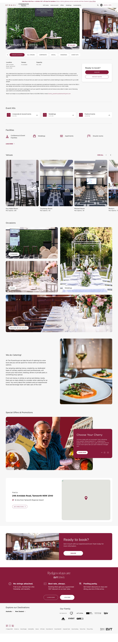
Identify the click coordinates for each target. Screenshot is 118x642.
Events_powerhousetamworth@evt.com (59, 93)
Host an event (54, 5)
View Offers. (75, 1)
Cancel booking (75, 629)
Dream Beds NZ (57, 629)
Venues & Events (17, 54)
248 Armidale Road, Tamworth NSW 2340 (10, 66)
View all (100, 155)
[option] (59, 1)
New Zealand (19, 611)
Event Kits (75, 54)
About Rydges (23, 629)
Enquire (97, 72)
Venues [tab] (9, 155)
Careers (37, 629)
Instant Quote (97, 76)
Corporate (43, 54)
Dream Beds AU (49, 629)
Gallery (72, 45)
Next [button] (78, 28)
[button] (106, 155)
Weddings (68, 5)
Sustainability (77, 5)
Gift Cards (46, 5)
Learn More (82, 452)
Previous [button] (7, 28)
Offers (62, 5)
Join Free (67, 597)
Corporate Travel (66, 629)
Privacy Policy (90, 629)
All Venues (31, 54)
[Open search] (98, 5)
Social (53, 54)
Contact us (16, 629)
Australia (9, 611)
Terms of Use (82, 629)
